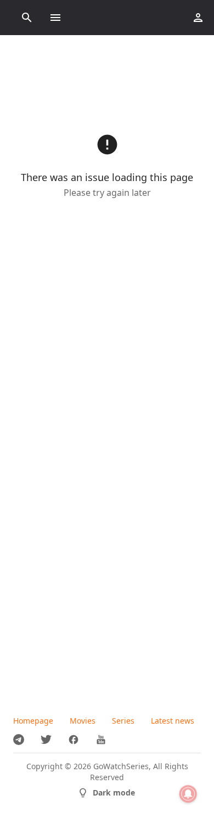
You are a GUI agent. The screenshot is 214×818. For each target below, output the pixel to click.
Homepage (33, 720)
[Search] (26, 17)
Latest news (172, 720)
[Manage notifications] (188, 794)
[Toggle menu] (55, 17)
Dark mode (114, 792)
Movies (82, 720)
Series (123, 720)
